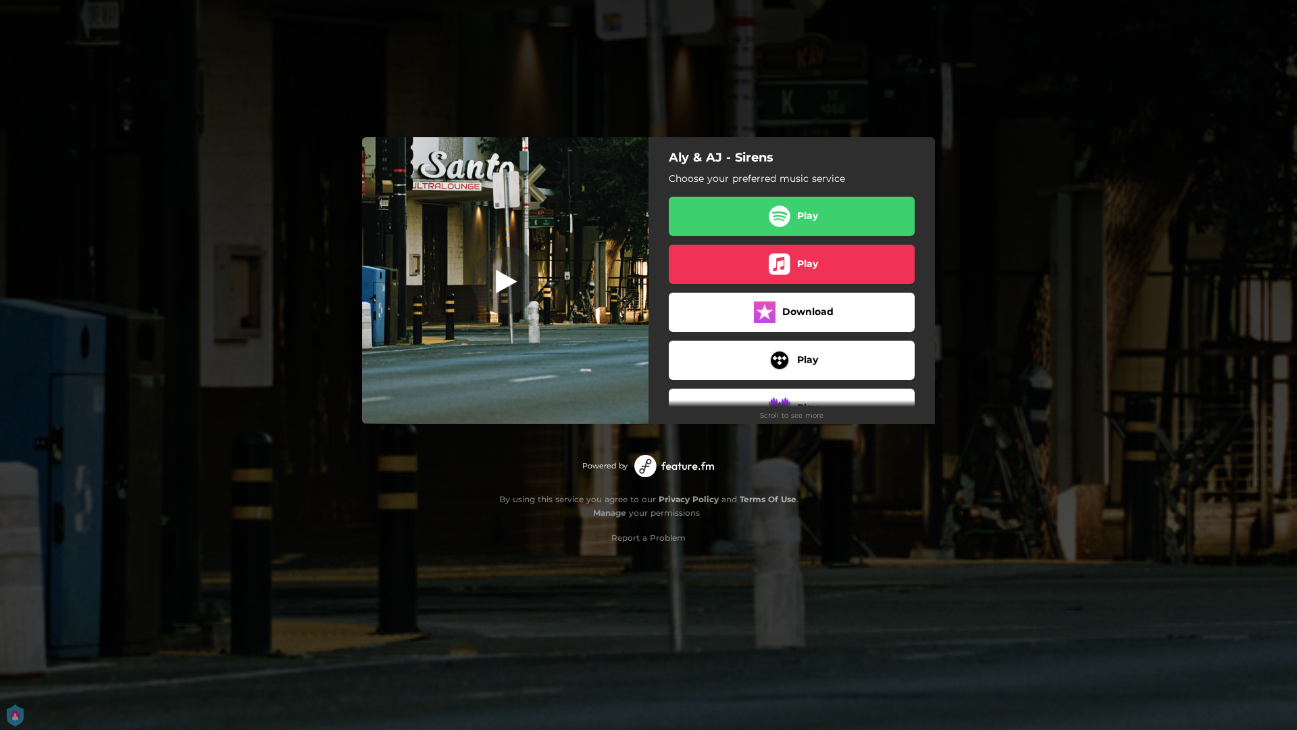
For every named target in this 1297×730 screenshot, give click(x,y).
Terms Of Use (768, 499)
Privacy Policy (689, 499)
